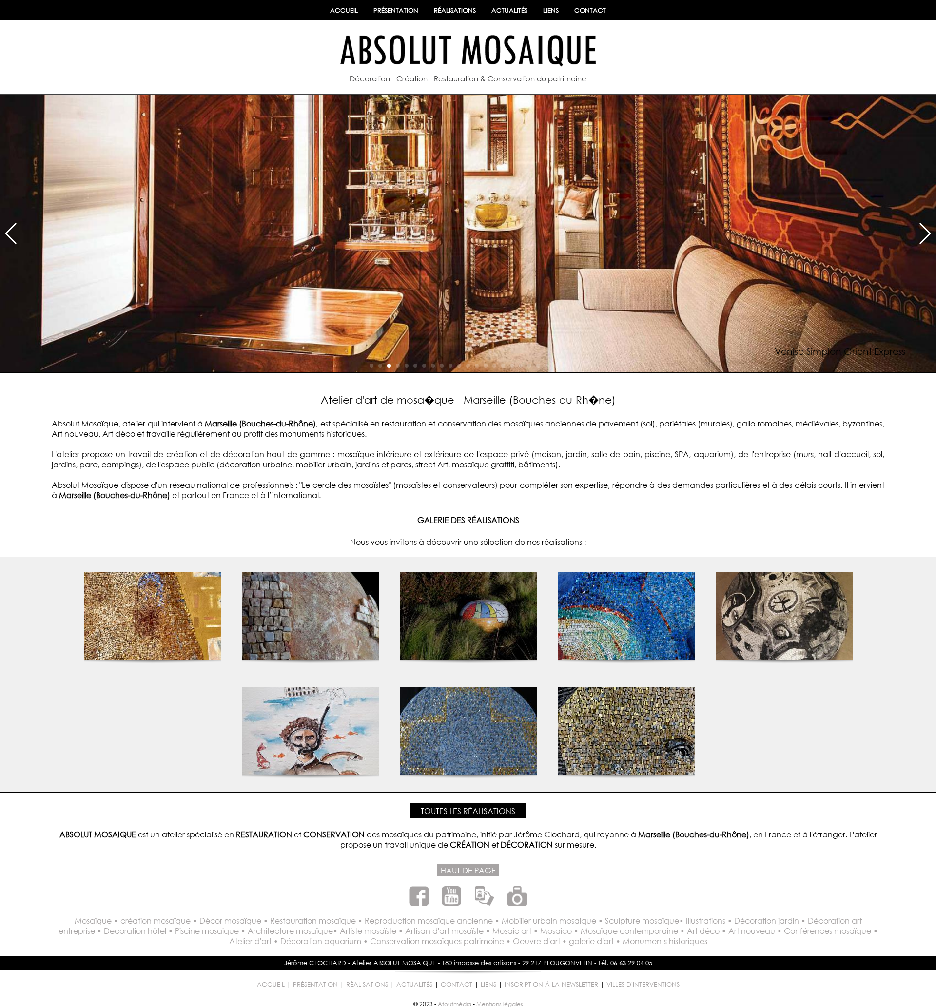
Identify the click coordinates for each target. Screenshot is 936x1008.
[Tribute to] (784, 656)
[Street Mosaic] (152, 656)
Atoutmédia (454, 1004)
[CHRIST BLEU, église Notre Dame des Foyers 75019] (468, 771)
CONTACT (590, 10)
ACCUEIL (344, 10)
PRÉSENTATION (395, 10)
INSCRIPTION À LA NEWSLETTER (551, 984)
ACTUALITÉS (509, 10)
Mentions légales (499, 1004)
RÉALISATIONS (455, 10)
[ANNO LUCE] (626, 771)
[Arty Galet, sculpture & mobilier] (468, 656)
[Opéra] (310, 771)
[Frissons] (626, 656)
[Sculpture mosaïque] (310, 656)
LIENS (551, 10)
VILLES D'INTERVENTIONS (643, 984)
